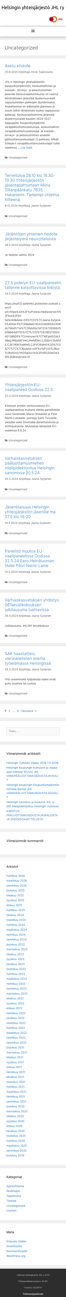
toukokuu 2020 (16, 1135)
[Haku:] (33, 731)
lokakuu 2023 (15, 954)
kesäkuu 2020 (15, 1131)
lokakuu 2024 (15, 915)
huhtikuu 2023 (15, 974)
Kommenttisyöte (16, 1251)
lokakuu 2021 (14, 1057)
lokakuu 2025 (15, 895)
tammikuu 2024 (16, 939)
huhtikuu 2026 (15, 875)
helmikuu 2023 (15, 983)
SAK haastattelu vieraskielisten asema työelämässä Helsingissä (28, 658)
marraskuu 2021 (16, 1052)
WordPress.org (15, 1256)
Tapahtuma (13, 1196)
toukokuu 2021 (15, 1081)
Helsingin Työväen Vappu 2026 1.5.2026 (32, 762)
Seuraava (29, 710)
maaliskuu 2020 (16, 1145)
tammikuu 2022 (16, 1042)
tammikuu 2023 (16, 988)
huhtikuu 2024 (15, 924)
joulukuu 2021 (15, 1047)
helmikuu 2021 (15, 1096)
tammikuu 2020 (16, 1150)
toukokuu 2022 (16, 1023)
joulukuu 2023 (15, 944)
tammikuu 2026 (16, 885)
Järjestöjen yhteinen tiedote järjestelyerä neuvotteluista (31, 236)
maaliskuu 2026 (16, 880)
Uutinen (11, 1210)
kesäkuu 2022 (15, 1018)
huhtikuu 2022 (15, 1027)
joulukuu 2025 (15, 890)
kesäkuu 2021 (15, 1077)
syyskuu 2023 (15, 959)
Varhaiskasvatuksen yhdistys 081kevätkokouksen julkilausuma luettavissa (32, 605)
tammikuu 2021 (16, 1101)
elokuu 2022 (14, 1008)
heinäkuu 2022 (15, 1013)
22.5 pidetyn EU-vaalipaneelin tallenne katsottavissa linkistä (33, 285)
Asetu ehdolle (18, 65)
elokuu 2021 (14, 1067)
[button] (33, 30)
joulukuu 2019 (15, 1155)
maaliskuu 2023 (16, 978)
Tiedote (11, 1200)
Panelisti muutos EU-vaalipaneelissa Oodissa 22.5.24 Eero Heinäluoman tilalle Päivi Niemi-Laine (29, 558)
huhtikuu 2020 (15, 1140)
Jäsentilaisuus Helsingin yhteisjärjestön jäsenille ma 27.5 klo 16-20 (30, 512)
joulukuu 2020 (15, 1106)
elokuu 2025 (14, 905)
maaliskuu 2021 (16, 1091)
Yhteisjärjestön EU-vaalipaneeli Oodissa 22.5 (29, 387)
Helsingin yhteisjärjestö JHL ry (33, 7)
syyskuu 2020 (15, 1121)
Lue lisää (26, 147)
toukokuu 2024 (16, 919)
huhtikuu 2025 (15, 910)
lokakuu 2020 (15, 1116)
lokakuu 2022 (15, 998)
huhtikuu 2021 (15, 1086)
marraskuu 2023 (17, 949)
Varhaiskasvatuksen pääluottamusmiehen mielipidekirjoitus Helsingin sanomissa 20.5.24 (29, 465)
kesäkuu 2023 (15, 964)
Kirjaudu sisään (16, 1241)
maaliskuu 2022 (16, 1032)
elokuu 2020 (14, 1126)
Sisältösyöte (14, 1246)
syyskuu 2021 (15, 1062)
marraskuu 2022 (16, 993)
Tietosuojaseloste (33, 1293)
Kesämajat (13, 1191)
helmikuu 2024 (15, 934)
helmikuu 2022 (15, 1037)
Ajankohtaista (15, 1186)
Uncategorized (17, 157)
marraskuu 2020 (17, 1111)
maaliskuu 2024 (16, 929)
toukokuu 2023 (16, 969)
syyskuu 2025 (15, 900)
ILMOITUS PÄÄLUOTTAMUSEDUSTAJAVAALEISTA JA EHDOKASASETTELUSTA (32, 815)
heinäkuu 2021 (15, 1072)
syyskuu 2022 (15, 1003)
